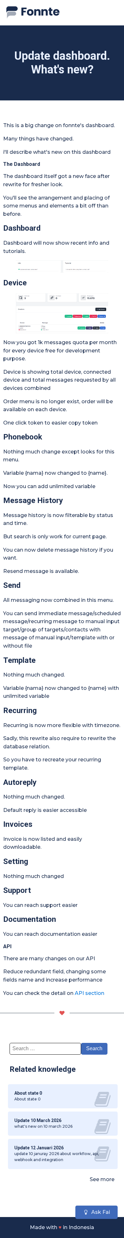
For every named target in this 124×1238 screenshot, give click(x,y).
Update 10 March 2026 (37, 1120)
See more (102, 1179)
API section (89, 993)
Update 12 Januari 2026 (39, 1147)
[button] (96, 1212)
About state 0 (28, 1093)
